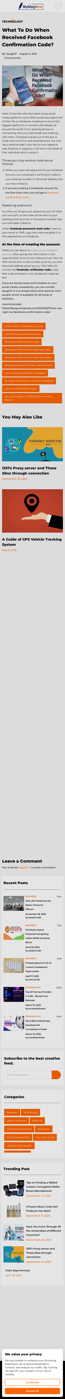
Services (37, 1120)
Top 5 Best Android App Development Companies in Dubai (37, 1025)
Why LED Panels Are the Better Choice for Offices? (38, 905)
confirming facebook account (23, 334)
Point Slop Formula (18, 1270)
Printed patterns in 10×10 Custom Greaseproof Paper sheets (38, 967)
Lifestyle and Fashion (19, 1145)
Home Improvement (19, 1129)
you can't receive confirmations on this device (28, 398)
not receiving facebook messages (25, 373)
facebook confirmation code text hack (28, 349)
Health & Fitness (16, 1120)
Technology (12, 21)
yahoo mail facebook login (21, 388)
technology (33, 987)
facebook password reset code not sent (28, 365)
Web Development (18, 1137)
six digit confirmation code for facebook (29, 380)
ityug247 (9, 53)
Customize (32, 1382)
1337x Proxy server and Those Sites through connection (40, 1253)
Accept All (32, 1391)
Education (44, 1129)
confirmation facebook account (24, 326)
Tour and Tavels (45, 1137)
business (31, 896)
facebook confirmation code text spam (28, 357)
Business (12, 1112)
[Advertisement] (32, 708)
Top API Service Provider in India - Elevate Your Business (38, 996)
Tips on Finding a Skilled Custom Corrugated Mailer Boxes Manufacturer (43, 1186)
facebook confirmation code (22, 341)
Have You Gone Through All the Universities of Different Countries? (43, 1231)
